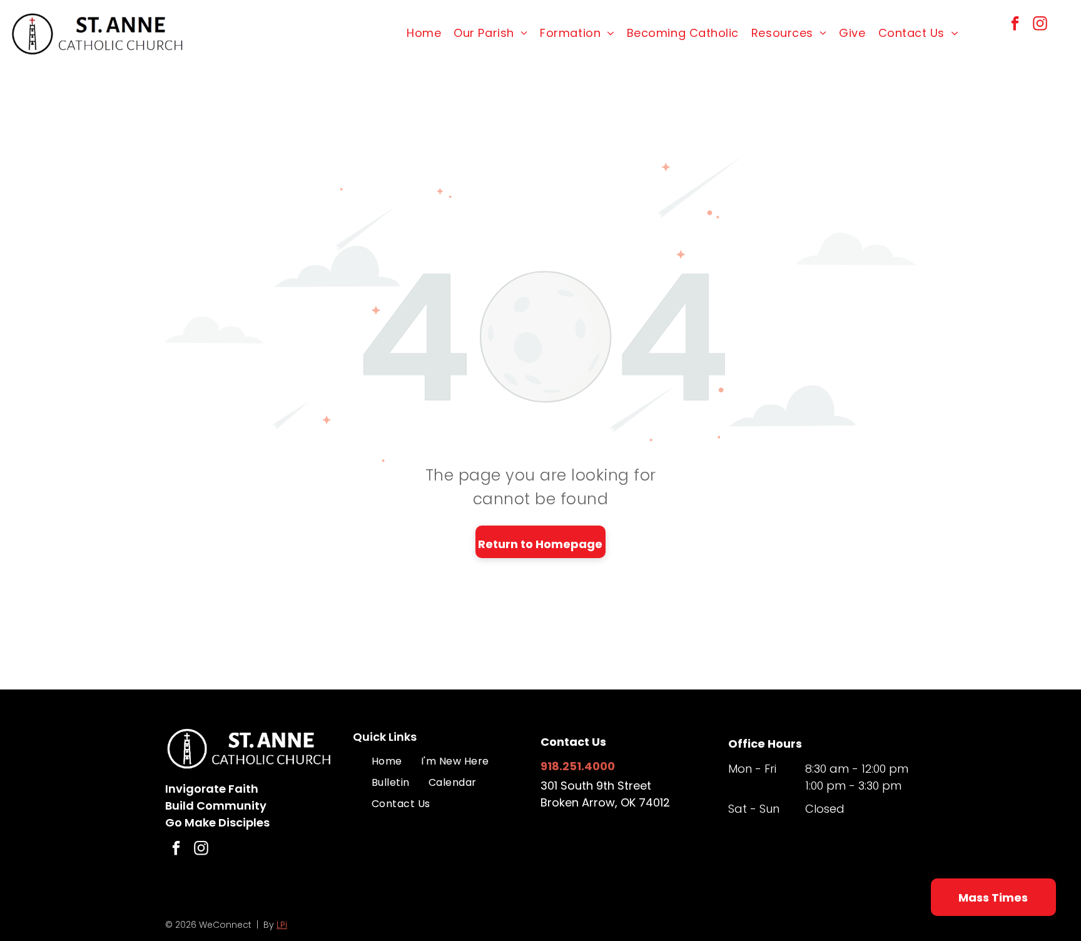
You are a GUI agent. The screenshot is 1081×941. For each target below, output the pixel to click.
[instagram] (1040, 25)
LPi (282, 924)
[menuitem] (423, 33)
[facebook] (1015, 25)
